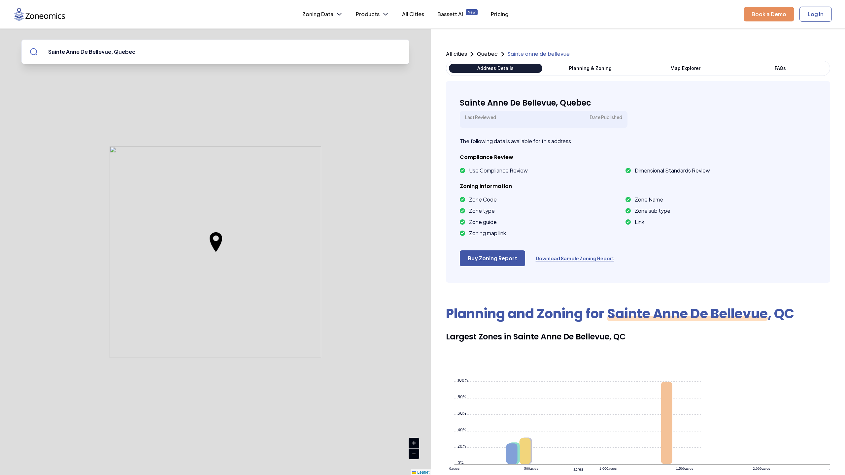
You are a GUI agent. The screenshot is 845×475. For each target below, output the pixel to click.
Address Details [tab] (495, 68)
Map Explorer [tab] (685, 68)
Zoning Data (317, 14)
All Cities (413, 14)
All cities (456, 54)
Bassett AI (456, 13)
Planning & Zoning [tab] (590, 68)
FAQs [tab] (780, 68)
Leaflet (422, 472)
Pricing (500, 14)
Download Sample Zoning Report (575, 258)
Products (368, 14)
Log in (816, 14)
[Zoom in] (414, 443)
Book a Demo (769, 14)
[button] (216, 242)
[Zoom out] (414, 454)
